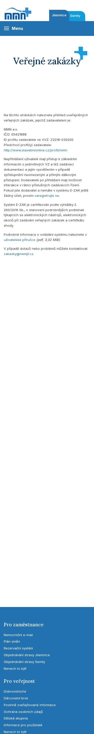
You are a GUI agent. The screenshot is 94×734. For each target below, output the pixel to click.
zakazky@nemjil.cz (18, 254)
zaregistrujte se (47, 196)
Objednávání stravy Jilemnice (27, 655)
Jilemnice (59, 15)
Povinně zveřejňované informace (30, 705)
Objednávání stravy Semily (24, 662)
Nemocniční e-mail (18, 635)
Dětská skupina (16, 718)
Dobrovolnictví (15, 691)
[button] (13, 28)
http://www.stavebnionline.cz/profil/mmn (35, 150)
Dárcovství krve (16, 698)
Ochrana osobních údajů (23, 712)
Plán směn (12, 641)
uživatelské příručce (19, 240)
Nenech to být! (15, 668)
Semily (75, 16)
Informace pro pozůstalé (23, 725)
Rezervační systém (18, 648)
